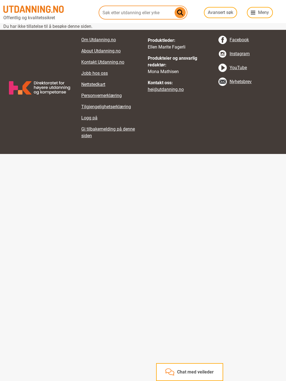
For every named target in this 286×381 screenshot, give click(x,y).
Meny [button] (263, 12)
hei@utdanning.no (166, 89)
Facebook (239, 39)
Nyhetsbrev (241, 81)
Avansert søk (220, 12)
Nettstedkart (93, 84)
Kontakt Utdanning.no (102, 62)
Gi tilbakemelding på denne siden (108, 132)
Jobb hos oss (94, 73)
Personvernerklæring (101, 95)
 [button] (143, 30)
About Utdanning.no (101, 51)
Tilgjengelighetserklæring (106, 106)
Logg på (89, 117)
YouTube (238, 67)
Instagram (240, 53)
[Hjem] (47, 9)
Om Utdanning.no (98, 39)
